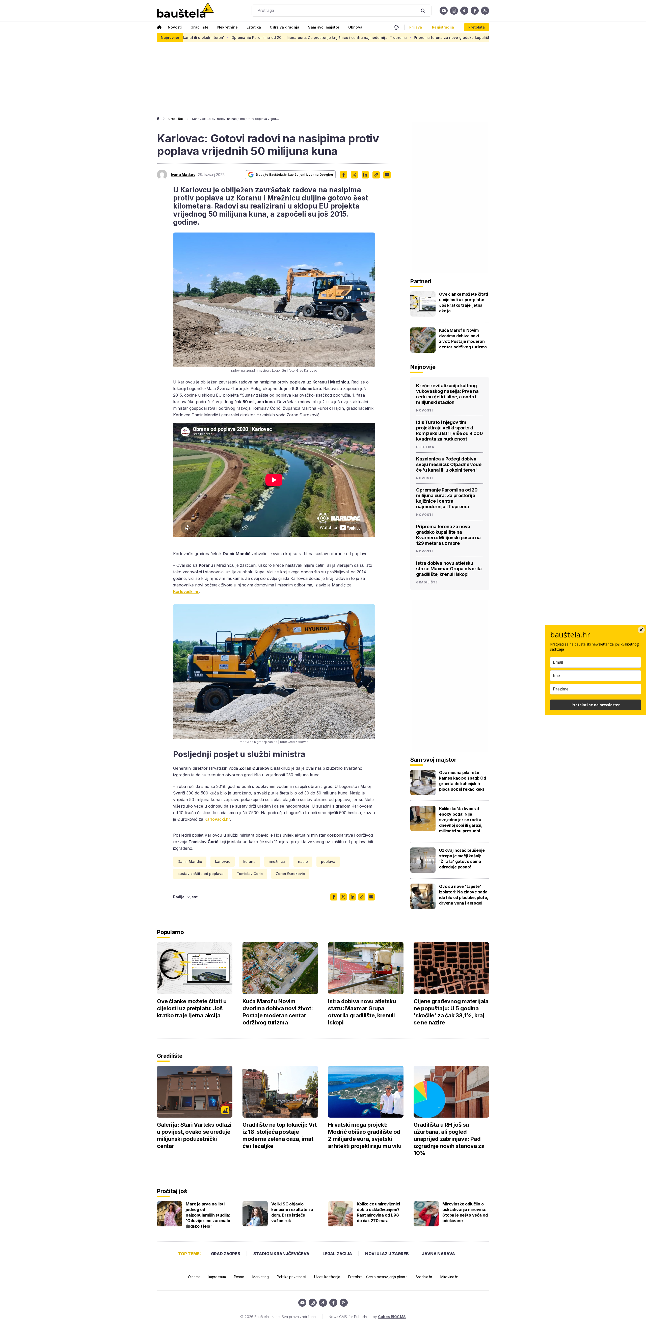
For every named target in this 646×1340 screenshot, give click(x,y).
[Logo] (185, 11)
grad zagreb (225, 1253)
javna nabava (438, 1253)
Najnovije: (170, 37)
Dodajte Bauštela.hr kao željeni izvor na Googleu (294, 174)
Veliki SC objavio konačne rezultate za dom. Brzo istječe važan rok (292, 1212)
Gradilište (199, 27)
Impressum (217, 1277)
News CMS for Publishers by (367, 1317)
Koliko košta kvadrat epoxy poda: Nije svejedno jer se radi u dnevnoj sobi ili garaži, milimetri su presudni (460, 819)
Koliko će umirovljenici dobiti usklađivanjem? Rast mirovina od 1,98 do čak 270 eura (378, 1212)
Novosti (175, 27)
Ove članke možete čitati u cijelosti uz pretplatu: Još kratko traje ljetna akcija (463, 302)
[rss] (485, 11)
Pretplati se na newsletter (596, 704)
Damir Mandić (190, 861)
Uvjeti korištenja (327, 1277)
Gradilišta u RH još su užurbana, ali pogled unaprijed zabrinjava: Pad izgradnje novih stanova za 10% (449, 1138)
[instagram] (454, 11)
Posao (239, 1277)
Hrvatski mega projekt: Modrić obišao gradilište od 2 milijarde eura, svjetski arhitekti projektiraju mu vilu (364, 1135)
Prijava (415, 27)
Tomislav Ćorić (250, 873)
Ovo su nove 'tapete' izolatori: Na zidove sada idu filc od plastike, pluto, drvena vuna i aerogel (463, 895)
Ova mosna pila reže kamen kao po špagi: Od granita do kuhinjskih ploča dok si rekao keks (462, 781)
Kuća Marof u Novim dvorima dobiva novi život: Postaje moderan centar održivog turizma (463, 338)
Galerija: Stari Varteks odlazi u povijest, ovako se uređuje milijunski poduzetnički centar (194, 1135)
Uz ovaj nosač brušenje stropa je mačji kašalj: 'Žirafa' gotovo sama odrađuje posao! (461, 858)
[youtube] (444, 11)
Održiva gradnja (284, 27)
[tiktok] (464, 11)
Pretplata (476, 27)
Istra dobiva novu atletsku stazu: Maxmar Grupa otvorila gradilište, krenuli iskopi (449, 568)
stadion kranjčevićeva (281, 1253)
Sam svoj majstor (323, 27)
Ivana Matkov (183, 175)
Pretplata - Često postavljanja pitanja (378, 1277)
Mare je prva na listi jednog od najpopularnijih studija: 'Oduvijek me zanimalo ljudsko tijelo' (208, 1215)
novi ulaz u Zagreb (387, 1253)
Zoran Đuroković (290, 873)
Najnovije (423, 367)
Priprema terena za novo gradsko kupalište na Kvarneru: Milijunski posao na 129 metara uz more (425, 37)
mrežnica (277, 861)
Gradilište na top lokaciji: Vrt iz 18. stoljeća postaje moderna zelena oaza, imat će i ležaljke (280, 1135)
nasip (303, 861)
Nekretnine (227, 27)
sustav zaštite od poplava (201, 873)
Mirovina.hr (449, 1277)
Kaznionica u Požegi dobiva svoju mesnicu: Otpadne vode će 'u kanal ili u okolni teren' (448, 464)
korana (249, 861)
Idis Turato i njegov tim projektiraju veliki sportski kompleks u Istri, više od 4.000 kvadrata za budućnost (449, 431)
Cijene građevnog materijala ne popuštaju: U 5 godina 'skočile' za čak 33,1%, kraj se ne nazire (451, 1012)
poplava (328, 861)
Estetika (254, 27)
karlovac (222, 861)
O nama (194, 1277)
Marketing (260, 1277)
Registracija (443, 27)
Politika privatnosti (291, 1277)
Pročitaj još (172, 1191)
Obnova (355, 27)
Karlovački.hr (186, 591)
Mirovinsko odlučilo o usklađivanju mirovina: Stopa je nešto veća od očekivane (465, 1212)
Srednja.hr (424, 1277)
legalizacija (337, 1253)
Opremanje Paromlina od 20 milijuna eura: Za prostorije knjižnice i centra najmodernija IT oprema (242, 37)
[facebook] (475, 11)
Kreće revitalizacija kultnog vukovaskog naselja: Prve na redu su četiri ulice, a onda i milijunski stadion (447, 394)
